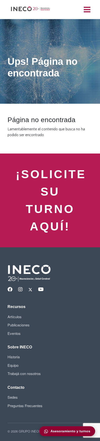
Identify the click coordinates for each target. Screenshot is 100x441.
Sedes (13, 397)
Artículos (15, 316)
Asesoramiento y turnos (70, 431)
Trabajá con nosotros (24, 373)
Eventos (14, 333)
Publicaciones (19, 324)
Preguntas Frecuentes (25, 405)
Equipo (13, 365)
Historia (14, 356)
